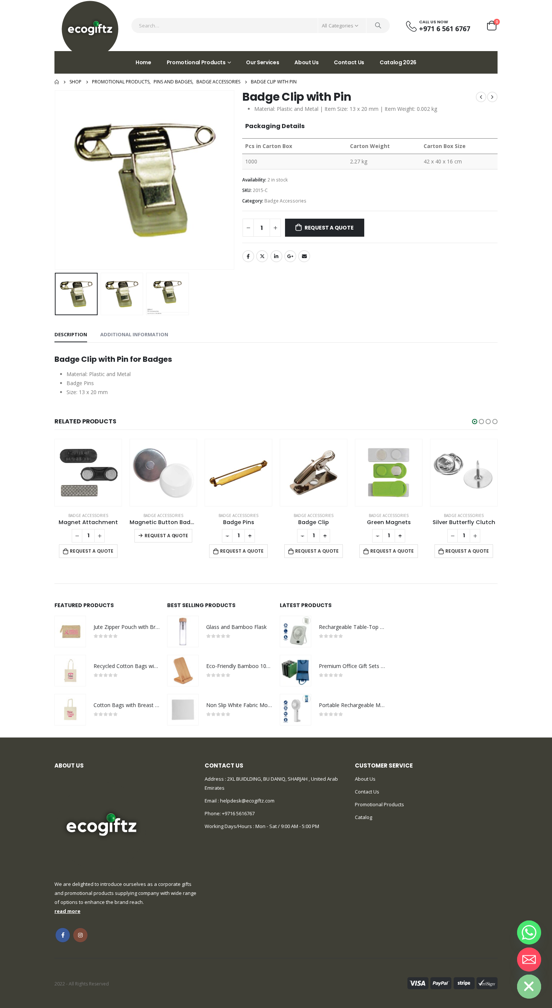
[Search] (378, 25)
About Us (306, 62)
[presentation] (56, 180)
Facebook (248, 256)
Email (304, 256)
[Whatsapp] (529, 932)
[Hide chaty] (529, 987)
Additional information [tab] (134, 334)
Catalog (363, 817)
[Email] (529, 960)
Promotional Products (196, 62)
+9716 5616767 (238, 813)
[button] (474, 421)
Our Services (262, 62)
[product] (88, 472)
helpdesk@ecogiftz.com (246, 800)
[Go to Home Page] (56, 81)
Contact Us (349, 62)
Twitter (262, 256)
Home (143, 62)
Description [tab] (70, 334)
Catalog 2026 (398, 62)
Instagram (80, 935)
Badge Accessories (285, 201)
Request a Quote (329, 227)
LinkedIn (276, 256)
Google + (290, 256)
